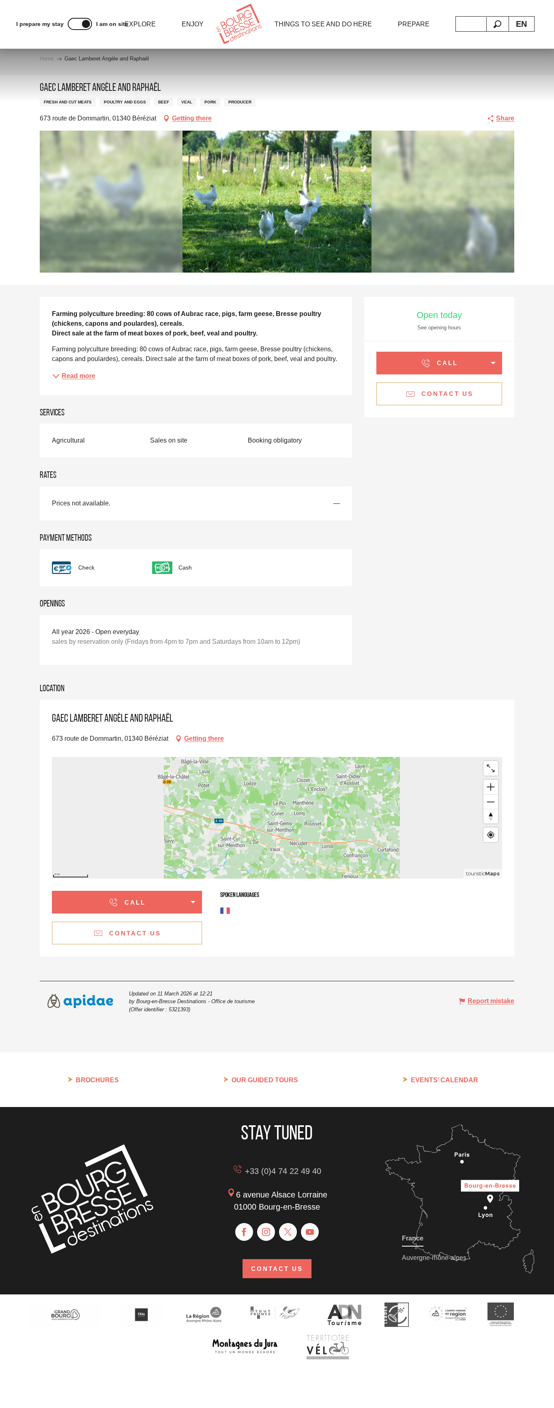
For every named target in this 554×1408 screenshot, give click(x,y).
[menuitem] (140, 24)
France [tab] (412, 1238)
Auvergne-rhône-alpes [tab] (434, 1257)
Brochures (97, 1080)
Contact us (277, 1268)
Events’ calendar (444, 1080)
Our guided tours (265, 1080)
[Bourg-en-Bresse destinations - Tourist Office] (92, 1251)
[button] (497, 24)
